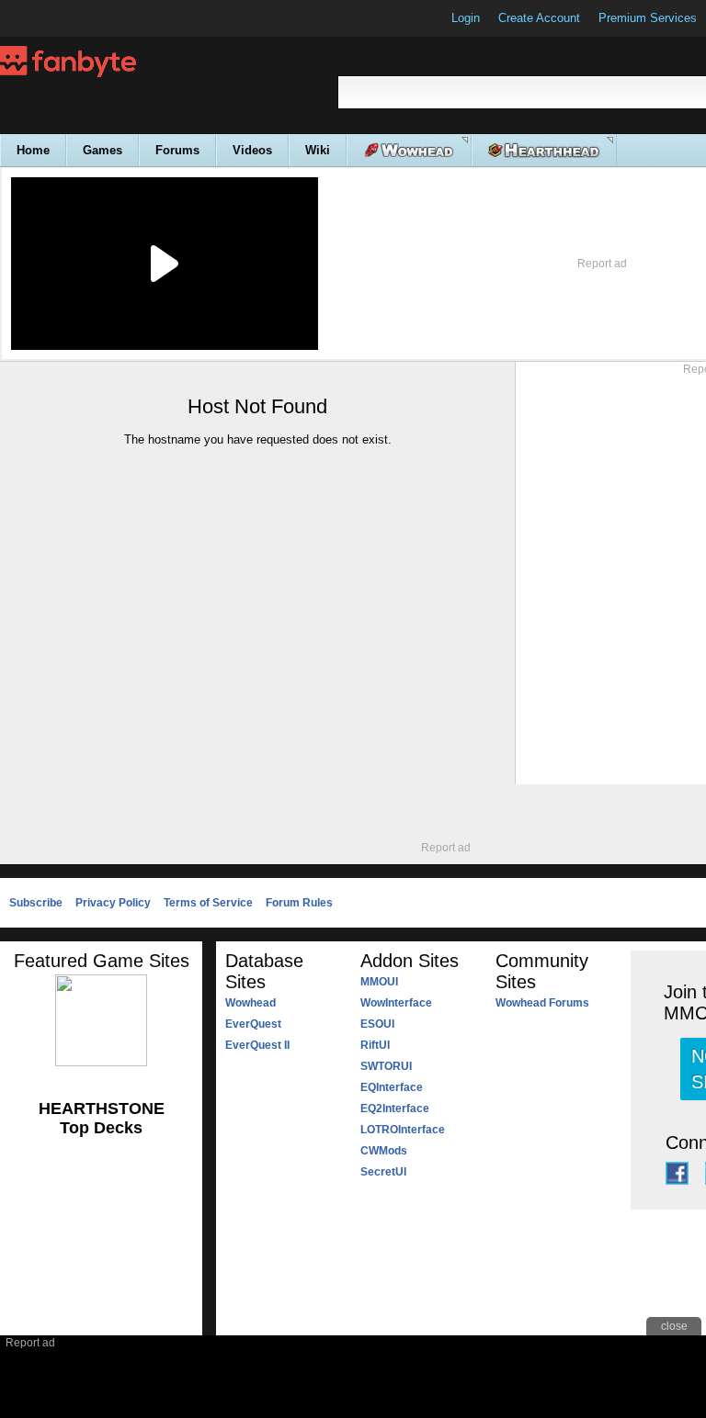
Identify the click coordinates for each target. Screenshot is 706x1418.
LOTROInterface (402, 1129)
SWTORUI (386, 1066)
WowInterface (396, 1002)
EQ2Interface (394, 1108)
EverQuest (253, 1024)
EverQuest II (257, 1045)
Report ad (602, 263)
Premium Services (647, 18)
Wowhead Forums (542, 1002)
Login (465, 18)
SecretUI (383, 1171)
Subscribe (36, 902)
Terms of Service (208, 902)
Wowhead (250, 1002)
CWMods (383, 1150)
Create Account (539, 18)
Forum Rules (299, 902)
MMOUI (379, 981)
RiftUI (375, 1045)
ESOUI (377, 1024)
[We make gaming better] (59, 18)
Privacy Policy (113, 902)
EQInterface (391, 1087)
